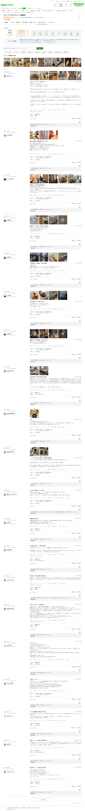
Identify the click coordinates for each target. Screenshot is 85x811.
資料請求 (37, 807)
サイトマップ (63, 1)
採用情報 (29, 807)
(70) (25, 22)
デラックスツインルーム (39, 394)
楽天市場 (75, 1)
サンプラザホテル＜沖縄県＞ (15, 15)
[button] (7, 62)
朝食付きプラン (37, 114)
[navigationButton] (79, 62)
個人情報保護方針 (15, 807)
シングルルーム (37, 159)
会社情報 (9, 807)
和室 (36, 115)
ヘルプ (53, 1)
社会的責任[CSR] (23, 807)
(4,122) (42, 22)
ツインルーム (37, 503)
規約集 (33, 807)
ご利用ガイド (58, 1)
